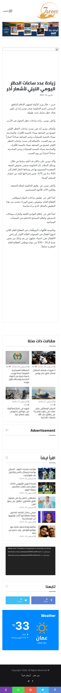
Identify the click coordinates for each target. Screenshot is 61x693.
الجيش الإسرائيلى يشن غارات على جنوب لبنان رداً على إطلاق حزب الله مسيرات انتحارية (44, 412)
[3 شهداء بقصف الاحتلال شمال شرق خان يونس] (43, 357)
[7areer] (48, 10)
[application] (30, 561)
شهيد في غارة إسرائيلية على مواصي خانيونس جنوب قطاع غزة (18, 411)
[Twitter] (28, 681)
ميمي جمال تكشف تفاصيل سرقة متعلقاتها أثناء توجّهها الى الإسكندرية (22, 515)
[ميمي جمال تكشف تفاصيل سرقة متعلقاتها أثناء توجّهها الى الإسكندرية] (46, 517)
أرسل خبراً (26, 675)
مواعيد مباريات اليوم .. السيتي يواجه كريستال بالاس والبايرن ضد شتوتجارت (22, 472)
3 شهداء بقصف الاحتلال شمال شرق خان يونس (44, 371)
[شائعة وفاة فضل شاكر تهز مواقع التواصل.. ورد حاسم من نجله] (46, 531)
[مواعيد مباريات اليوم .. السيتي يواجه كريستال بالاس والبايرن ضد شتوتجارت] (46, 474)
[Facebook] (32, 681)
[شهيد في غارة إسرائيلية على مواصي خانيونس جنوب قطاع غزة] (17, 393)
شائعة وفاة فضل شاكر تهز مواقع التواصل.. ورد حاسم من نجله (22, 530)
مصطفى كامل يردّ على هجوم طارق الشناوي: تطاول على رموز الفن (21, 501)
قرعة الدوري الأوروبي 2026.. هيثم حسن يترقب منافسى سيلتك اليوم (22, 487)
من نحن (36, 675)
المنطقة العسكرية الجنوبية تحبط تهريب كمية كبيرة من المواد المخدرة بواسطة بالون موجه (19, 376)
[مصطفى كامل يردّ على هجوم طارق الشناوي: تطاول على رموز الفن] (46, 502)
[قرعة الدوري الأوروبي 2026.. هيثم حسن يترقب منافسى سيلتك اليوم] (46, 488)
